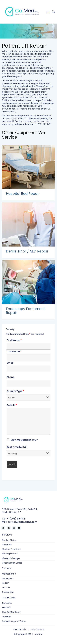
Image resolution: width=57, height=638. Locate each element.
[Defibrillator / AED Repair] (28, 224)
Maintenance (9, 573)
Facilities (6, 616)
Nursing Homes (9, 553)
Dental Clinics (9, 540)
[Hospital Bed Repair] (28, 167)
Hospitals (7, 544)
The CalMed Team (11, 612)
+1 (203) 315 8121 (16, 518)
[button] (47, 12)
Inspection (7, 578)
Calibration (8, 592)
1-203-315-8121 (37, 629)
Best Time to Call (17, 447)
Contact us (20, 121)
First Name (14, 340)
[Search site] (53, 12)
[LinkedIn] (19, 528)
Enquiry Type (15, 391)
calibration (29, 86)
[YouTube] (9, 528)
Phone (10, 377)
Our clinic (7, 603)
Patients (6, 607)
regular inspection (40, 83)
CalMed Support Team (14, 621)
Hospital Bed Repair (23, 194)
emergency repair (33, 80)
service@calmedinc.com (22, 521)
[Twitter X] (14, 528)
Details (12, 405)
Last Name (14, 351)
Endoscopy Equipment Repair (25, 311)
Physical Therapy (11, 558)
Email (10, 363)
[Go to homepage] (22, 11)
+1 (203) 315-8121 (42, 124)
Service (6, 587)
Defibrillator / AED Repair (27, 251)
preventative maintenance (16, 83)
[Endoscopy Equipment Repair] (28, 282)
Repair (5, 583)
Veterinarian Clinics (12, 562)
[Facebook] (3, 528)
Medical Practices (11, 549)
